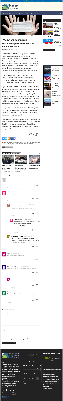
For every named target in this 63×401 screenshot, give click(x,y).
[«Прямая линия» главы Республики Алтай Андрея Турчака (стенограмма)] (8, 159)
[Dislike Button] (36, 134)
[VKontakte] (8, 1)
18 (26, 376)
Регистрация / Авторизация (53, 1)
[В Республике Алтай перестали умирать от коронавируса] (34, 159)
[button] (60, 13)
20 (32, 376)
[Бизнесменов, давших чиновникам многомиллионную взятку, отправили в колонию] (21, 159)
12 (29, 373)
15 (37, 373)
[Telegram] (5, 1)
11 (26, 373)
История (27, 13)
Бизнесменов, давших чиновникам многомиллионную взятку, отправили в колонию (21, 168)
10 (24, 373)
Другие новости (16, 153)
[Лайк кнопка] (30, 134)
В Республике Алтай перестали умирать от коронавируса (34, 167)
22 (37, 376)
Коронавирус (10, 147)
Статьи (21, 13)
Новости (4, 163)
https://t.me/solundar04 (7, 144)
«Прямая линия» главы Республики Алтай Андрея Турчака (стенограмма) (7, 168)
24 (24, 378)
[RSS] (2, 1)
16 (40, 373)
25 (26, 378)
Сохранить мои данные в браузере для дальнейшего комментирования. (21, 339)
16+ (41, 13)
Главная (6, 13)
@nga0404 (16, 381)
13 (32, 373)
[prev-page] (37, 153)
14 (34, 373)
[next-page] (39, 153)
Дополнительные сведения (9, 383)
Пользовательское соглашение (50, 379)
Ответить (9, 187)
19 (29, 376)
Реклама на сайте (47, 388)
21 (34, 376)
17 (24, 376)
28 (34, 378)
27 (32, 378)
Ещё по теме (6, 153)
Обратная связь (35, 13)
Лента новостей (13, 13)
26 (29, 378)
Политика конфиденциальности (50, 381)
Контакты (45, 383)
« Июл (24, 383)
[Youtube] (10, 1)
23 (40, 376)
